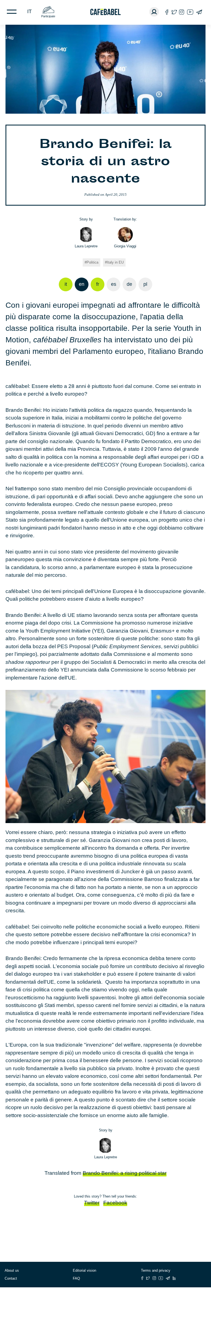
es (113, 284)
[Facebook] (167, 12)
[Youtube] (190, 12)
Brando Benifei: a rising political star (124, 1173)
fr (97, 284)
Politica (92, 262)
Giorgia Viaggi (125, 246)
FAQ (76, 1278)
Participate (48, 16)
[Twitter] (174, 12)
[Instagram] (181, 12)
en (81, 284)
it (29, 11)
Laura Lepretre (86, 246)
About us (12, 1270)
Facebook (115, 1203)
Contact (11, 1278)
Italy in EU (115, 262)
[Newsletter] (199, 12)
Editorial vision (84, 1270)
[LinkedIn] (174, 1278)
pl (145, 284)
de (129, 284)
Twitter (91, 1203)
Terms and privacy (155, 1270)
